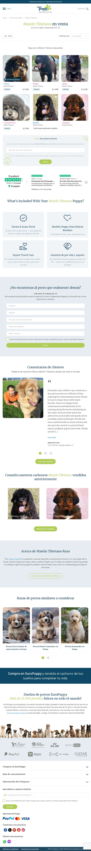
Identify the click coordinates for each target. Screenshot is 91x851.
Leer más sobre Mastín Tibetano (45, 576)
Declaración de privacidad (30, 849)
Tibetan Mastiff (14, 559)
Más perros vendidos (45, 529)
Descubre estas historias (17, 713)
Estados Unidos (64, 445)
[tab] (40, 453)
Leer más (52, 437)
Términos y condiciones (11, 849)
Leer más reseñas (45, 461)
